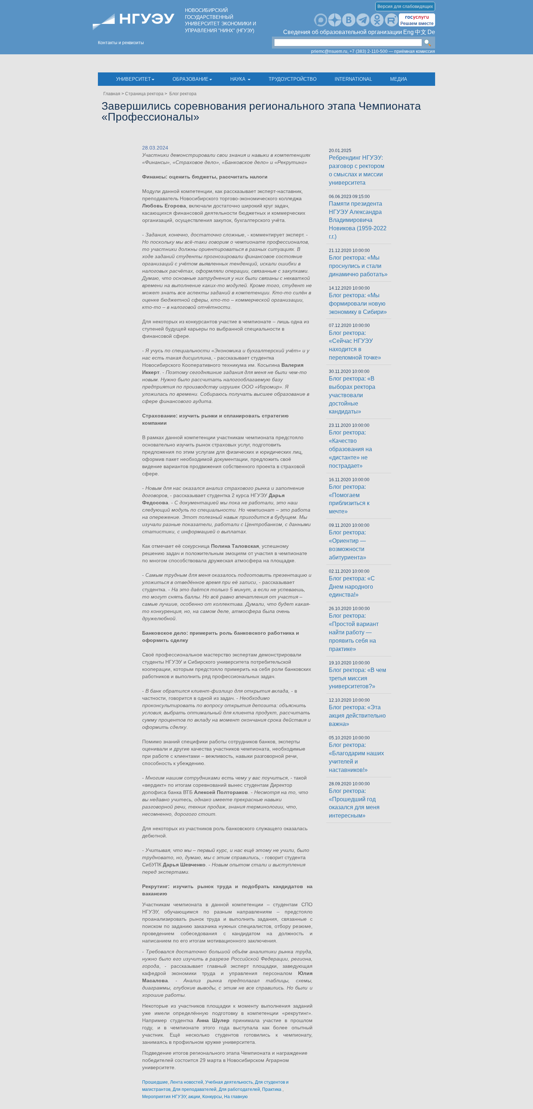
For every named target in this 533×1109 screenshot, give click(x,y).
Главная (111, 93)
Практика (272, 1089)
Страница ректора (144, 93)
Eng (408, 32)
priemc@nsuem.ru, (329, 51)
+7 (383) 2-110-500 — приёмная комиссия (392, 51)
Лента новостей (186, 1082)
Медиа (398, 79)
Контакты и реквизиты (121, 42)
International (353, 79)
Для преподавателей (194, 1089)
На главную (236, 1096)
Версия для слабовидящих (405, 6)
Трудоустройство (293, 79)
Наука (238, 79)
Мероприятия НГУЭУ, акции (171, 1096)
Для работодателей (239, 1089)
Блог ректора (182, 93)
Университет (133, 79)
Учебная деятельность (229, 1082)
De (431, 32)
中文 (420, 32)
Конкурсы (212, 1096)
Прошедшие (155, 1082)
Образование (190, 79)
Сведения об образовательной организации (342, 32)
